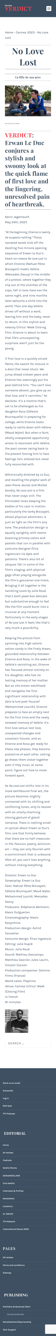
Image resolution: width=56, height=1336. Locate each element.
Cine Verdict (9, 1183)
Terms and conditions (14, 1265)
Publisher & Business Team (16, 1306)
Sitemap (7, 1273)
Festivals (7, 1160)
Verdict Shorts (10, 1168)
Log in (6, 1098)
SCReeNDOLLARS (11, 1175)
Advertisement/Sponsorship (17, 1322)
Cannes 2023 (25, 32)
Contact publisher (15, 1314)
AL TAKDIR (8, 1214)
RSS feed (7, 1106)
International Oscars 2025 (16, 1229)
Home (9, 32)
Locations (8, 1206)
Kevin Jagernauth (17, 217)
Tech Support (9, 1329)
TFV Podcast (9, 1113)
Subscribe (8, 1090)
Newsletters (8, 1198)
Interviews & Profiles (13, 1191)
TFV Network (9, 1221)
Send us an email (11, 1083)
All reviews (8, 1152)
